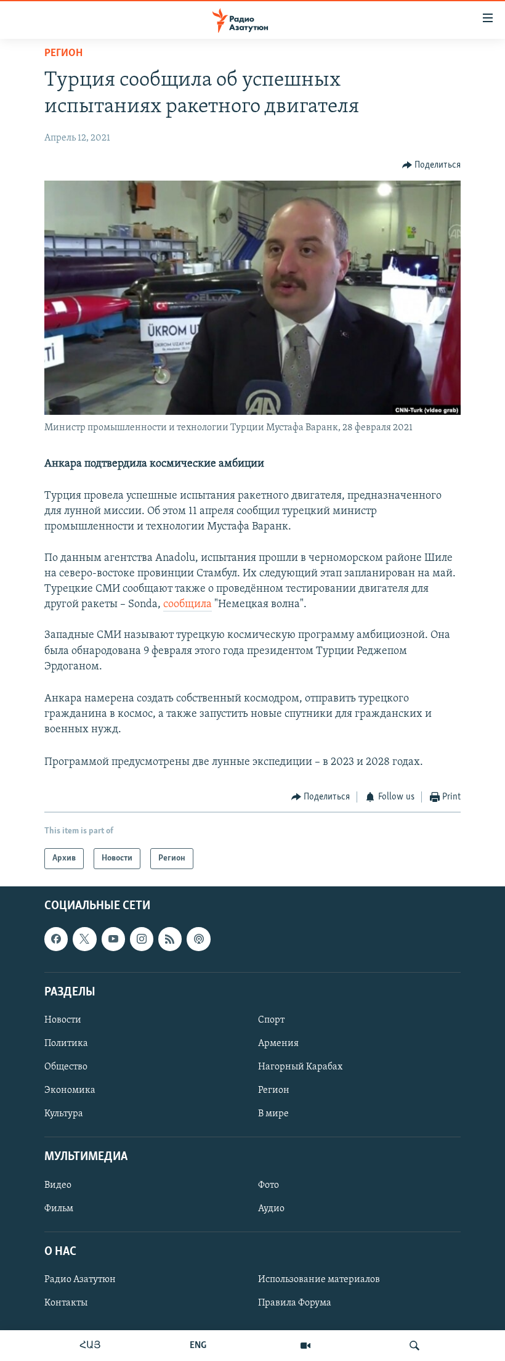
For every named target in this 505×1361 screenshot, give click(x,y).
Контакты (65, 1303)
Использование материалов (319, 1280)
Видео (57, 1185)
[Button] (431, 165)
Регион (63, 53)
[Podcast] (198, 939)
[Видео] (305, 1345)
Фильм (58, 1209)
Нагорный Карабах (300, 1067)
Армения (278, 1043)
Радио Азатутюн (80, 1280)
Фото (268, 1185)
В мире (273, 1114)
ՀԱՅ (90, 1346)
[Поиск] (414, 1345)
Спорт (271, 1020)
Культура (63, 1114)
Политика (66, 1043)
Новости (62, 1020)
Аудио (271, 1209)
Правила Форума (294, 1303)
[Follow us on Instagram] (141, 939)
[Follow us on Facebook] (56, 939)
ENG (198, 1346)
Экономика (69, 1090)
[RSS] (170, 939)
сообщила (187, 604)
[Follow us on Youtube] (113, 939)
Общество (65, 1067)
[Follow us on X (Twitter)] (84, 939)
